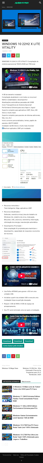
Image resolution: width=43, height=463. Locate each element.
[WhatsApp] (18, 55)
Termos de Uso (7, 455)
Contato (21, 457)
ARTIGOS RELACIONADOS (11, 381)
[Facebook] (4, 55)
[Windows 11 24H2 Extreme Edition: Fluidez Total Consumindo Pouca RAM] (7, 398)
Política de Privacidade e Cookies (30, 455)
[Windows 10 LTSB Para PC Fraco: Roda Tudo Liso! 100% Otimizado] (7, 427)
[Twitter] (9, 55)
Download (7, 341)
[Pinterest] (13, 55)
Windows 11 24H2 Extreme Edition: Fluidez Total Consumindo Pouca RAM (26, 398)
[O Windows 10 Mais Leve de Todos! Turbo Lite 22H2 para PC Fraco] (7, 389)
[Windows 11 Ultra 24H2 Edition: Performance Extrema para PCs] (7, 408)
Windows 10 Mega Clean (10, 368)
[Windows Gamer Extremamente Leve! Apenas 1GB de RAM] (7, 417)
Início (3, 7)
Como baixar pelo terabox (13, 346)
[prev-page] (3, 444)
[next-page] (6, 444)
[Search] (40, 2)
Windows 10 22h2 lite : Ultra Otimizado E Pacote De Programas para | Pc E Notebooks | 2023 (32, 371)
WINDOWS (10, 7)
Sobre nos (16, 455)
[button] (3, 2)
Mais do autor (26, 381)
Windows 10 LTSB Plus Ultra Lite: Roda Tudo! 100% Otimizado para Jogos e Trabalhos (26, 437)
